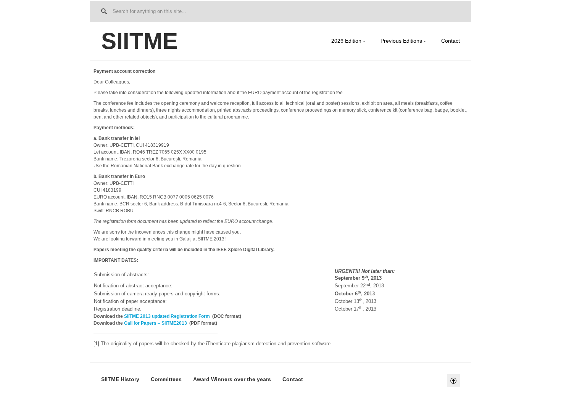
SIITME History (120, 379)
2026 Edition (346, 41)
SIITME (139, 41)
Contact (450, 41)
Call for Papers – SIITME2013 (155, 323)
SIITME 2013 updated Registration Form (167, 316)
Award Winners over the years (232, 379)
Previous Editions (401, 41)
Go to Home (105, 11)
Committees (166, 379)
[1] (96, 343)
